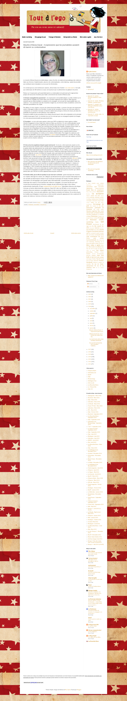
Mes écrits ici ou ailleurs (95, 247)
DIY (94, 209)
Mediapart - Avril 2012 (94, 523)
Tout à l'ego (88, 136)
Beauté (88, 190)
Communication (94, 199)
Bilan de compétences (97, 190)
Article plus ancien (76, 233)
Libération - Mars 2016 (94, 401)
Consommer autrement (91, 200)
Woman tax (89, 269)
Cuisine (88, 202)
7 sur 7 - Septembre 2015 (94, 426)
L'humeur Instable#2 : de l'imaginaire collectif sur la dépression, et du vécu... (94, 593)
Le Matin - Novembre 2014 (95, 462)
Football (96, 218)
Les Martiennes (92, 609)
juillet (91, 315)
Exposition (88, 214)
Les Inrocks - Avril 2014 (94, 474)
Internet (97, 228)
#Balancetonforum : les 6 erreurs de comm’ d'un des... (96, 335)
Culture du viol (95, 202)
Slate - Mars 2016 (92, 399)
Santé (98, 255)
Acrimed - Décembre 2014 (95, 453)
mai (91, 318)
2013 (89, 359)
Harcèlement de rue (98, 224)
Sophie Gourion (92, 71)
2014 (89, 356)
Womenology (91, 378)
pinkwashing (89, 252)
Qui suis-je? (91, 89)
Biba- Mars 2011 (92, 529)
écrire (102, 209)
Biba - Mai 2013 (92, 506)
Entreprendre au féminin (70, 37)
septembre (93, 313)
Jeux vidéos (97, 229)
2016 (89, 352)
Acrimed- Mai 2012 (93, 521)
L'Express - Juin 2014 (93, 470)
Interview (102, 228)
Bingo (87, 191)
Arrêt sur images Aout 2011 (95, 539)
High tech (88, 226)
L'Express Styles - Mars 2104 (95, 478)
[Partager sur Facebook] (49, 202)
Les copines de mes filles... (94, 637)
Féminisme (30, 204)
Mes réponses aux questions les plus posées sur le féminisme (95, 163)
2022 (89, 296)
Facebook (94, 214)
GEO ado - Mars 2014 (93, 482)
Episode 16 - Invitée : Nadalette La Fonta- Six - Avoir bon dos (94, 111)
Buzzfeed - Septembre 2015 (95, 414)
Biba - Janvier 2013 (93, 517)
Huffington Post (92, 381)
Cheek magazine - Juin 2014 (95, 468)
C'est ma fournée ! (93, 558)
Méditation (101, 243)
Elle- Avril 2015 (92, 442)
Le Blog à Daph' (92, 635)
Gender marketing (27, 37)
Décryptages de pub (40, 37)
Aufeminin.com (92, 372)
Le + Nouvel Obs (92, 387)
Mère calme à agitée (85, 37)
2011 (89, 364)
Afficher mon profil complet (93, 83)
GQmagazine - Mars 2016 (94, 395)
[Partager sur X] (48, 202)
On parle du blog (97, 248)
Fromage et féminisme (55, 37)
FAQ (98, 214)
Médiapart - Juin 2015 (93, 436)
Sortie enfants (100, 257)
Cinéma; (102, 197)
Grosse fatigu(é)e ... (93, 631)
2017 (89, 349)
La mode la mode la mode (97, 233)
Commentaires (92, 286)
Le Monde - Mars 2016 (94, 403)
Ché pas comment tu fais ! (95, 630)
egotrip (94, 211)
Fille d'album (91, 551)
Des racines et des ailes (97, 206)
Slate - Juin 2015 (92, 434)
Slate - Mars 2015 (92, 448)
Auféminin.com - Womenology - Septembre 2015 (95, 423)
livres (102, 236)
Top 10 (98, 259)
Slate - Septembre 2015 (94, 419)
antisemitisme (89, 186)
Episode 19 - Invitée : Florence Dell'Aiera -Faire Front (94, 97)
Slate (89, 376)
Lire (99, 236)
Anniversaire (101, 185)
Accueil (52, 233)
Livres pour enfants (95, 238)
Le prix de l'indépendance (94, 586)
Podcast (96, 252)
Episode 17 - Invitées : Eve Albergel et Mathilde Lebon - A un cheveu (95, 106)
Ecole (98, 209)
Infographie (92, 228)
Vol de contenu (100, 267)
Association (101, 186)
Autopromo (89, 188)
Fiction (91, 218)
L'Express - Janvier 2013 (94, 515)
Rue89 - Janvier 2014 (93, 490)
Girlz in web (91, 383)
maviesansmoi (92, 565)
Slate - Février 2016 (93, 412)
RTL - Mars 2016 (92, 410)
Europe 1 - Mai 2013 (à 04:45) (96, 544)
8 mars (88, 183)
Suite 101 (90, 389)
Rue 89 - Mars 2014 (93, 476)
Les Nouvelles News (93, 385)
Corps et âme (100, 200)
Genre (96, 222)
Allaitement (88, 185)
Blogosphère (100, 191)
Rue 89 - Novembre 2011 (94, 534)
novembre (92, 308)
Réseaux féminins (91, 255)
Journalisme (36, 204)
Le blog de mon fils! (93, 624)
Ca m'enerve (98, 194)
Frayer (90, 585)
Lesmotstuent (43, 204)
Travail (102, 259)
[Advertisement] (52, 219)
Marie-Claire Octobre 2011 (95, 537)
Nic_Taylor (68, 689)
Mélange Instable (92, 590)
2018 (89, 306)
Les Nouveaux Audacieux (94, 599)
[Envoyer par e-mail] (45, 202)
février (92, 325)
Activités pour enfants (98, 183)
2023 (89, 294)
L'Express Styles (92, 370)
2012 (89, 361)
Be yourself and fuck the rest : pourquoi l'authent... (95, 344)
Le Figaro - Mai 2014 (93, 472)
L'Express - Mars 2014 (94, 480)
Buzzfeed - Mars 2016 (94, 397)
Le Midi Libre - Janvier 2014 (95, 492)
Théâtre (94, 259)
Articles (90, 283)
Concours (101, 199)
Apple (95, 186)
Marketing (91, 241)
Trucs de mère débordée (92, 260)
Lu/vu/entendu (91, 240)
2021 (89, 299)
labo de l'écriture (90, 234)
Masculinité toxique (94, 243)
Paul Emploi (100, 250)
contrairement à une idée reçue (52, 186)
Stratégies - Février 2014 (94, 487)
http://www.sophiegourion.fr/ (94, 155)
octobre (92, 311)
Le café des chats (92, 626)
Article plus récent (28, 233)
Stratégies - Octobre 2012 (94, 519)
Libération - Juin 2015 (93, 438)
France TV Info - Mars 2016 (95, 406)
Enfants (102, 212)
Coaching (88, 199)
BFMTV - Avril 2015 (93, 440)
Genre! (90, 617)
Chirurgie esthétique (95, 197)
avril (91, 320)
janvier (92, 328)
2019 (89, 304)
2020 (89, 301)
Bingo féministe (92, 191)
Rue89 (89, 374)
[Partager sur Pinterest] (51, 202)
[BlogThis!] (46, 202)
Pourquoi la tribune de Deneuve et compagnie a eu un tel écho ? (95, 612)
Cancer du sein (95, 195)
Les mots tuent (69, 87)
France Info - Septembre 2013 (96, 504)
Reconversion (100, 253)
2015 (89, 354)
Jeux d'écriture (98, 37)
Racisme (94, 253)
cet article (52, 134)
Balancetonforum (99, 188)
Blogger (79, 689)
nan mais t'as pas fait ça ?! (94, 566)
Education (89, 211)
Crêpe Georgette (92, 578)
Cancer (88, 195)
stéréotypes (89, 259)
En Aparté (90, 570)
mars (91, 323)
